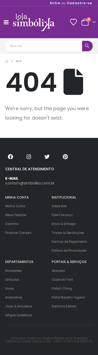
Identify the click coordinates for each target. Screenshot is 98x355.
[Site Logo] (34, 22)
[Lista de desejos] (73, 22)
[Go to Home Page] (6, 61)
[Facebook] (10, 156)
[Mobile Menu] (6, 22)
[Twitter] (47, 156)
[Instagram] (29, 156)
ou (71, 3)
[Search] (87, 46)
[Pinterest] (65, 156)
